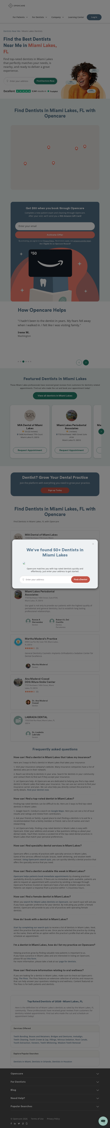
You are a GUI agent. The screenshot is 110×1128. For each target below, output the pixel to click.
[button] (80, 579)
